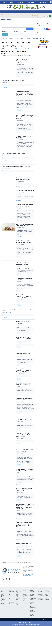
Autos (39, 592)
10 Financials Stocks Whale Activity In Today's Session (24, 241)
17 (16, 55)
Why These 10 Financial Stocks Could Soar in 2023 (24, 224)
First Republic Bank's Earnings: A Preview (14, 153)
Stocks (11, 34)
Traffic (22, 11)
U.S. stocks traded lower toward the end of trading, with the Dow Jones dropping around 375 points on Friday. (25, 496)
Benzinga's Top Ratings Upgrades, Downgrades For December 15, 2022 (23, 338)
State (7, 11)
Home (5, 619)
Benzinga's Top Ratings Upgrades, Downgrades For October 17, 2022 (23, 435)
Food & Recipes (26, 595)
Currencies (22, 38)
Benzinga (19, 76)
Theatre (24, 591)
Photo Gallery (47, 599)
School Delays (39, 11)
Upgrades (19, 440)
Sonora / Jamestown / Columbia (32, 594)
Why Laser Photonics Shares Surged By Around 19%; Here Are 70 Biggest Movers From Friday (25, 525)
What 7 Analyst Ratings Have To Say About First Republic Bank (25, 418)
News (4, 2)
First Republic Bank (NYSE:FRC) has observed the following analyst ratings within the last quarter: (25, 270)
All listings (32, 591)
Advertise (32, 619)
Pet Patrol (18, 603)
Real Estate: (33, 606)
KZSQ (24, 600)
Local (3, 11)
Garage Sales (40, 598)
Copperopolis (33, 604)
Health (17, 592)
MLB (9, 596)
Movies (24, 590)
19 (20, 55)
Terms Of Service (27, 575)
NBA (9, 598)
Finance (31, 608)
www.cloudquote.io (26, 569)
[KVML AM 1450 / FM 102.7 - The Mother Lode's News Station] (44, 41)
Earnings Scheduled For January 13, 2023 (25, 137)
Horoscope (25, 592)
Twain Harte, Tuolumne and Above (33, 598)
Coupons (46, 600)
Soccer (10, 600)
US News (11, 11)
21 (24, 55)
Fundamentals (33, 607)
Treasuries (35, 38)
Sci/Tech (2, 602)
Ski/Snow (10, 592)
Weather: (11, 588)
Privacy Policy (30, 574)
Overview (11, 38)
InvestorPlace (20, 236)
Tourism (45, 11)
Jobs (38, 590)
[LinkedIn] (9, 579)
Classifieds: (40, 588)
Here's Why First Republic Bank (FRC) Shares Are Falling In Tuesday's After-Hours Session (24, 60)
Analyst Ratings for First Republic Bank (22, 322)
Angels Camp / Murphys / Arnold (33, 602)
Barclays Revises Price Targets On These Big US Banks (24, 205)
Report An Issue (45, 619)
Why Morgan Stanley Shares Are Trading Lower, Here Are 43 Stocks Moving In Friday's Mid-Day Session (25, 506)
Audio (46, 590)
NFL (9, 595)
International (28, 38)
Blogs (17, 594)
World (15, 11)
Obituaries (33, 11)
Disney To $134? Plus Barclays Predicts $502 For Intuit (24, 399)
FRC (32, 42)
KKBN (24, 602)
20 (22, 55)
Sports (11, 2)
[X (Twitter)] (3, 579)
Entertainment (31, 2)
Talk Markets (19, 200)
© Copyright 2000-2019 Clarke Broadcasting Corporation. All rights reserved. (26, 624)
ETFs (17, 34)
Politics (2, 598)
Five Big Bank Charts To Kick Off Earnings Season (25, 191)
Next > (30, 55)
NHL (9, 599)
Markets (5, 34)
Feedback (18, 619)
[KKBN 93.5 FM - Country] (42, 47)
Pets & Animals (40, 599)
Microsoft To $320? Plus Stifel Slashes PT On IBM (24, 450)
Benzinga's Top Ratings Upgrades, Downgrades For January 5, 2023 (23, 296)
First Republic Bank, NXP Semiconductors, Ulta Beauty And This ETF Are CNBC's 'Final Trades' (24, 94)
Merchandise (40, 591)
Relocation (32, 612)
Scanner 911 (47, 591)
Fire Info (17, 604)
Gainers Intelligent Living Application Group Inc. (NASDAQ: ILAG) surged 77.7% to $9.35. (24, 514)
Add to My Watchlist (20, 46)
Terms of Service (22, 622)
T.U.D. (46, 598)
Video (46, 594)
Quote (5, 48)
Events (17, 590)
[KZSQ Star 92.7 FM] (42, 44)
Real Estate (40, 594)
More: (46, 588)
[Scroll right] (51, 2)
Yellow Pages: (47, 602)
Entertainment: (26, 588)
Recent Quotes (5, 31)
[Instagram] (12, 579)
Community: (18, 588)
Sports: (10, 594)
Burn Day (10, 590)
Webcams (27, 11)
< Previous (4, 55)
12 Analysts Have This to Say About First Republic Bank (24, 178)
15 (11, 55)
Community (20, 2)
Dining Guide (43, 2)
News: (2, 588)
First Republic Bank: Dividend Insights (13, 80)
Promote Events (41, 595)
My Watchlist (16, 31)
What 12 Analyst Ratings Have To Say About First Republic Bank (18, 309)
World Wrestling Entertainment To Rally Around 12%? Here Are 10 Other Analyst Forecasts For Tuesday (24, 116)
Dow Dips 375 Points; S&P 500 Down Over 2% (24, 489)
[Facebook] (6, 579)
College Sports (11, 602)
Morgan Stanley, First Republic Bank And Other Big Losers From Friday (25, 471)
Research (27, 48)
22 (26, 55)
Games (24, 594)
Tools (23, 34)
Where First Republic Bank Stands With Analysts (16, 166)
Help (38, 619)
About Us (11, 619)
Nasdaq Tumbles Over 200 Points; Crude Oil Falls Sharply (25, 544)
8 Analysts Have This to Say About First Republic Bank (23, 383)
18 (18, 55)
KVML (24, 599)
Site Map (25, 619)
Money (18, 11)
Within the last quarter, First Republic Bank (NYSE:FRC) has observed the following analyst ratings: (25, 329)
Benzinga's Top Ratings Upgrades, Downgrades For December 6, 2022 (23, 370)
